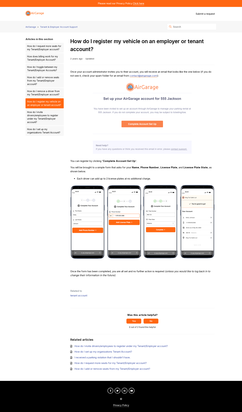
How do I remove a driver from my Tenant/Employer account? (43, 93)
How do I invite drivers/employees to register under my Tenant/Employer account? (42, 117)
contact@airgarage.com (143, 75)
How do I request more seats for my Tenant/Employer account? (44, 48)
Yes (134, 321)
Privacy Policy (121, 405)
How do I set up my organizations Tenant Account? (43, 131)
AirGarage (31, 27)
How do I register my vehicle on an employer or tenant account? (44, 103)
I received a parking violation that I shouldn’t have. (102, 357)
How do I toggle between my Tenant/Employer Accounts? (42, 69)
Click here (138, 3)
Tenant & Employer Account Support (59, 27)
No (151, 321)
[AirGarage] (35, 14)
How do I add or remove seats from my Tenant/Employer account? (43, 80)
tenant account (78, 295)
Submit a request (205, 13)
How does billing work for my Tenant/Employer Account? (42, 58)
